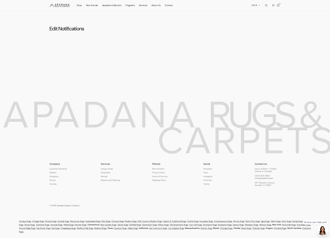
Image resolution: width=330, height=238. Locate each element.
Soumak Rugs (56, 224)
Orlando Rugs (259, 228)
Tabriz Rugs (276, 221)
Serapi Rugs (297, 221)
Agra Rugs (265, 221)
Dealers (53, 172)
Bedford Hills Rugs (85, 228)
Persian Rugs (51, 221)
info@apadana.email (264, 178)
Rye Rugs (56, 228)
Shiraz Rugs (29, 224)
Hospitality (105, 172)
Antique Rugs (25, 221)
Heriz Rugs (286, 221)
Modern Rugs (131, 221)
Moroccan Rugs (77, 221)
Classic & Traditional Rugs (174, 221)
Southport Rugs (210, 224)
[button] (266, 5)
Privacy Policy (158, 172)
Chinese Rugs (117, 221)
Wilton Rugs (163, 224)
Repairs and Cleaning (110, 180)
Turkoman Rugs (43, 224)
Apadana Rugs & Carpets (68, 205)
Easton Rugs (238, 224)
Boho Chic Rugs (253, 221)
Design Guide (107, 169)
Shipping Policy (159, 180)
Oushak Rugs (63, 221)
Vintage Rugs (38, 221)
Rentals (104, 176)
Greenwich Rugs (149, 224)
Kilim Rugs (105, 221)
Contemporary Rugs (223, 221)
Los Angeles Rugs (176, 228)
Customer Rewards (58, 169)
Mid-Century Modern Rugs (150, 221)
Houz (205, 172)
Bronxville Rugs (289, 224)
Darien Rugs (123, 224)
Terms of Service (159, 176)
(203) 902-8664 (262, 176)
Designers (54, 176)
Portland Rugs (280, 228)
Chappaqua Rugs (68, 228)
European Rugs (206, 221)
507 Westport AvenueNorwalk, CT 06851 (265, 184)
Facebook (207, 169)
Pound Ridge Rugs (27, 228)
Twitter (206, 184)
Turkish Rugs (193, 221)
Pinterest (207, 180)
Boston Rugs (206, 228)
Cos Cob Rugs (195, 224)
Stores (53, 180)
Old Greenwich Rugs (179, 224)
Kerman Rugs (80, 224)
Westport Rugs (251, 224)
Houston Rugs (120, 228)
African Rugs (239, 221)
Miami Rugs (246, 228)
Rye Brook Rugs (43, 228)
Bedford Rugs (100, 228)
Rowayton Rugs (225, 224)
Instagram (207, 176)
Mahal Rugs (69, 224)
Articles (53, 184)
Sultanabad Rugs (92, 221)
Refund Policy (158, 169)
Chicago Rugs (226, 228)
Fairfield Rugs (135, 224)
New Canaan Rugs (108, 224)
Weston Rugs (265, 224)
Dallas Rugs (133, 228)
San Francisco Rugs (158, 228)
